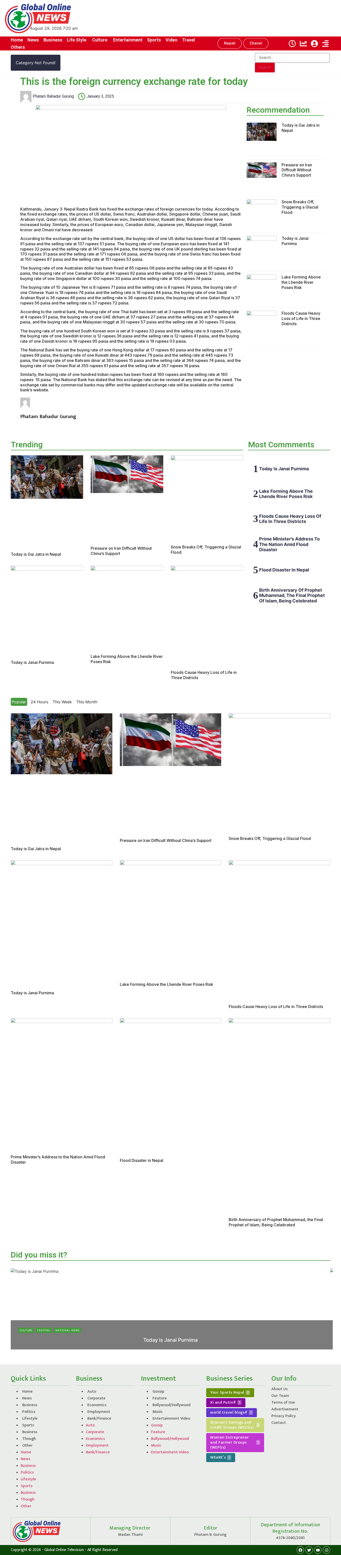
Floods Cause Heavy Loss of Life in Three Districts (301, 318)
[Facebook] (300, 1550)
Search (265, 67)
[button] (229, 43)
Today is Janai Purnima (295, 241)
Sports (28, 1425)
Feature (160, 1398)
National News (67, 1330)
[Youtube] (318, 1550)
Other (27, 1445)
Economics (96, 1405)
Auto (91, 1391)
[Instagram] (326, 1550)
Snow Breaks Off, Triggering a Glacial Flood (300, 207)
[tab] (19, 702)
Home (27, 1391)
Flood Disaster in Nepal (284, 569)
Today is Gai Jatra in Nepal (36, 554)
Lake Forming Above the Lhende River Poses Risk (301, 282)
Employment (98, 1411)
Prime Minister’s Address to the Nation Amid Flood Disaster (289, 544)
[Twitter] (309, 1550)
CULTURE (26, 1330)
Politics (28, 1411)
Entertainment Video (171, 1418)
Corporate (96, 1398)
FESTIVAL (44, 1330)
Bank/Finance (99, 1418)
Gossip (158, 1391)
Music (158, 1411)
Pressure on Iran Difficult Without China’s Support (297, 170)
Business (29, 1405)
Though (29, 1438)
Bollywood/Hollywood (171, 1405)
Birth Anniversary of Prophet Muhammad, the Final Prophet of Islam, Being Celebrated (292, 595)
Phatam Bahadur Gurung (156, 1348)
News (27, 1398)
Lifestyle (30, 1418)
